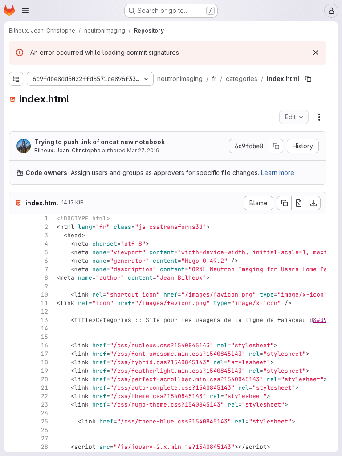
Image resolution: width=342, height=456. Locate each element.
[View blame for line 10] (17, 294)
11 (44, 303)
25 (44, 421)
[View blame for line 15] (17, 337)
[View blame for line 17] (17, 354)
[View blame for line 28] (17, 447)
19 (44, 371)
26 (44, 430)
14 (44, 328)
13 (44, 320)
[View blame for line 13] (17, 320)
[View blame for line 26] (17, 430)
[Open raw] (299, 203)
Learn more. (278, 172)
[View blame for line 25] (17, 421)
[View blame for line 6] (17, 260)
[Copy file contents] (284, 203)
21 (44, 387)
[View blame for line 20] (17, 379)
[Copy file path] (308, 79)
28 (44, 447)
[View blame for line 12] (17, 311)
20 (44, 379)
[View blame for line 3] (17, 235)
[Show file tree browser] (16, 79)
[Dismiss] (315, 52)
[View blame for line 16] (17, 345)
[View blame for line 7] (17, 269)
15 (44, 337)
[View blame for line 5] (17, 252)
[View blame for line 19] (17, 370)
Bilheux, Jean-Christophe (67, 150)
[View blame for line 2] (17, 227)
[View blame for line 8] (17, 277)
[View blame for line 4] (17, 244)
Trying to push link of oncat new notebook (99, 142)
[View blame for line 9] (17, 286)
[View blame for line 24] (17, 413)
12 (44, 311)
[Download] (313, 203)
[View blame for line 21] (17, 387)
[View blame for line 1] (17, 218)
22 (44, 396)
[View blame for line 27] (17, 438)
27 (44, 438)
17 (44, 354)
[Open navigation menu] (25, 11)
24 (44, 413)
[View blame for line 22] (17, 396)
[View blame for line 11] (17, 303)
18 (44, 362)
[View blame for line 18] (17, 362)
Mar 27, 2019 (143, 150)
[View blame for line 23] (17, 404)
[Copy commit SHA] (276, 146)
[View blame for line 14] (17, 328)
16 (44, 345)
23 (44, 404)
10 (44, 294)
